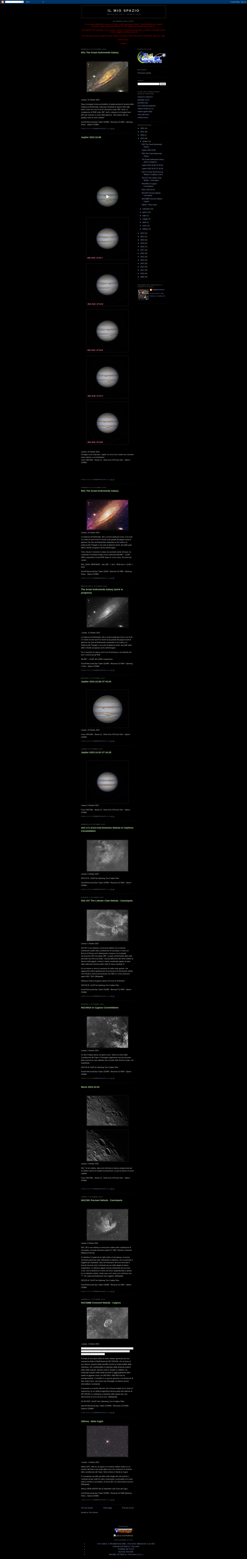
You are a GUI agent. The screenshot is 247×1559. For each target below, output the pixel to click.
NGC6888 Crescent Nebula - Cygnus (101, 1302)
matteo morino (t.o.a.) (146, 109)
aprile (144, 222)
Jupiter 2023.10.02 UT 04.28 (96, 752)
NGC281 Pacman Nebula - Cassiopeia (101, 1200)
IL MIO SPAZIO (124, 11)
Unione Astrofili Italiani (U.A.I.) (126, 1555)
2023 (142, 138)
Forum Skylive (126, 1549)
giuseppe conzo (143, 100)
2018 (142, 247)
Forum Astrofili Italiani (126, 1547)
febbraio (145, 229)
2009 (142, 277)
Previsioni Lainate (144, 73)
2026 (142, 128)
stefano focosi (143, 117)
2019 (142, 243)
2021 (142, 237)
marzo (145, 226)
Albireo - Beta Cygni (92, 1421)
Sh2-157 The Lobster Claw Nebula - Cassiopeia (107, 900)
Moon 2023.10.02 (90, 1087)
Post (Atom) (93, 1512)
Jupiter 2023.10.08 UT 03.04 (96, 681)
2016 (142, 253)
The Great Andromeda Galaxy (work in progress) (102, 591)
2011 (142, 270)
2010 (142, 273)
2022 (142, 233)
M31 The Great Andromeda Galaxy (100, 52)
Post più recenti (87, 1508)
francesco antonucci (145, 97)
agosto (145, 212)
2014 (142, 260)
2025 (142, 132)
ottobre (145, 141)
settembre (146, 209)
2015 (142, 257)
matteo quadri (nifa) (145, 112)
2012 (142, 267)
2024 (142, 135)
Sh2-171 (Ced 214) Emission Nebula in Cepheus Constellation (107, 829)
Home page (107, 1508)
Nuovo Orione (126, 1552)
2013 (142, 263)
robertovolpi (158, 289)
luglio (144, 216)
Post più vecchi (128, 1508)
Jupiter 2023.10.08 (91, 137)
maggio (145, 219)
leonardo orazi (143, 103)
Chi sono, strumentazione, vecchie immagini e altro (126, 1544)
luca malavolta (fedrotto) (147, 106)
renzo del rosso (143, 114)
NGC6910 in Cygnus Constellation (99, 1007)
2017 (142, 250)
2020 (142, 240)
